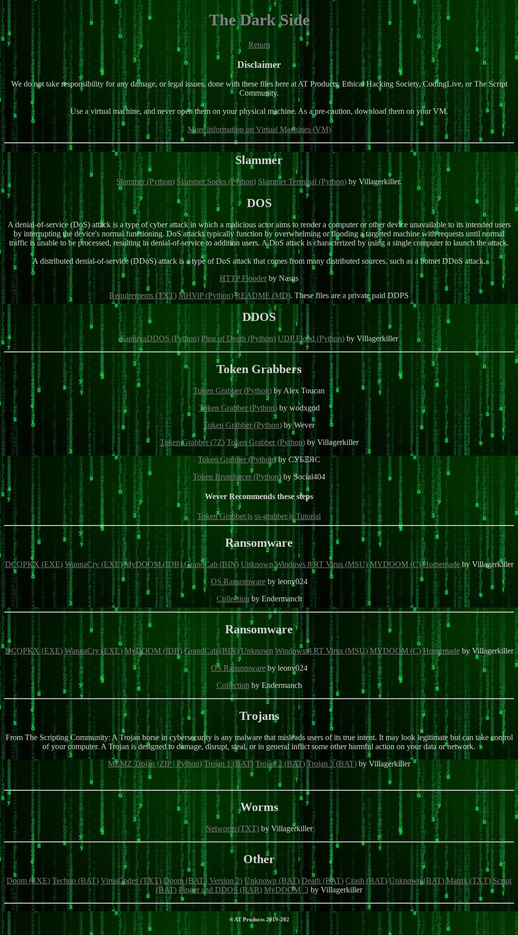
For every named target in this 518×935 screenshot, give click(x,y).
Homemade (441, 564)
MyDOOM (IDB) (153, 564)
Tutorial (308, 516)
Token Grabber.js (224, 516)
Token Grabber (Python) (232, 390)
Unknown (257, 564)
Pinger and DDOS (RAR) (220, 889)
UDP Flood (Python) (311, 338)
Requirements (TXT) (143, 295)
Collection (233, 598)
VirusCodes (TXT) (131, 880)
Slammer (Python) (145, 181)
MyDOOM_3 (286, 889)
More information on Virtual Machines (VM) (259, 129)
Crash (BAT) (366, 880)
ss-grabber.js (274, 516)
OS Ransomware (238, 581)
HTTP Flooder (243, 278)
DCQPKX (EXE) (34, 564)
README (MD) (262, 295)
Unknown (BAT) (271, 880)
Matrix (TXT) (468, 880)
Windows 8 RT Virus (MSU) (321, 564)
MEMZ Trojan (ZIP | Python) (155, 763)
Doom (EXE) (28, 880)
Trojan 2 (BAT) (280, 763)
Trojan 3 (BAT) (332, 763)
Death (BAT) (322, 880)
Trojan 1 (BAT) (228, 763)
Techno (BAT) (75, 880)
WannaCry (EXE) (93, 564)
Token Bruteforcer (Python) (237, 476)
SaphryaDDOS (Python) (159, 338)
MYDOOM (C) (395, 564)
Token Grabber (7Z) (192, 442)
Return (259, 44)
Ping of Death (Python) (238, 338)
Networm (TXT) (232, 828)
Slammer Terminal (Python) (302, 181)
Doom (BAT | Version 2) (202, 880)
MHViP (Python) (206, 295)
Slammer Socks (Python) (216, 181)
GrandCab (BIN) (211, 564)
